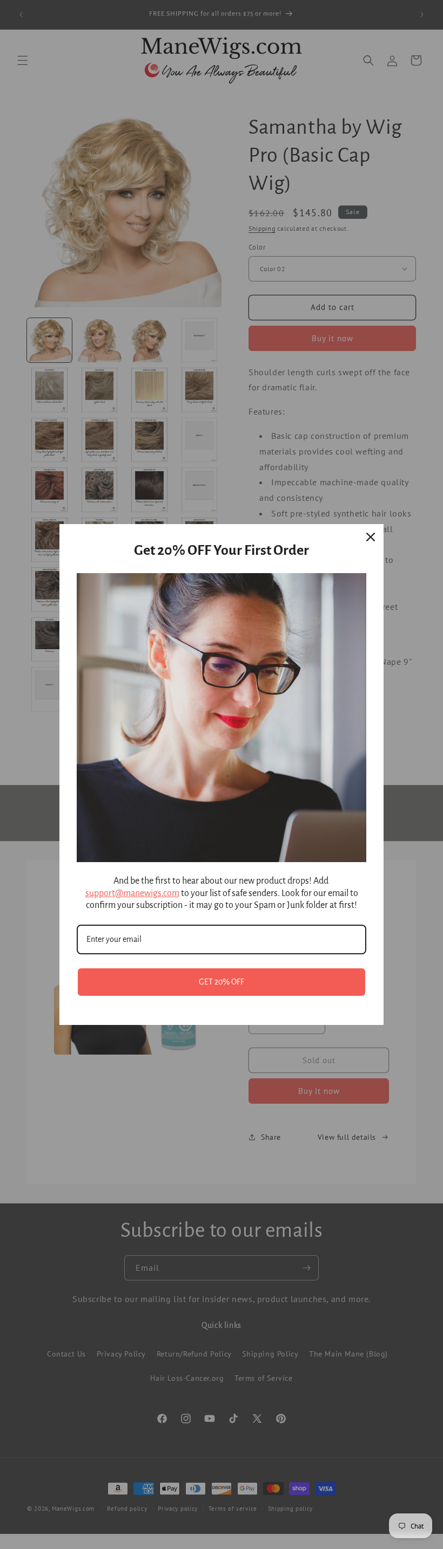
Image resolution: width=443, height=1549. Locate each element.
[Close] (371, 537)
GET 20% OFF (221, 981)
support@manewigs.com (132, 893)
